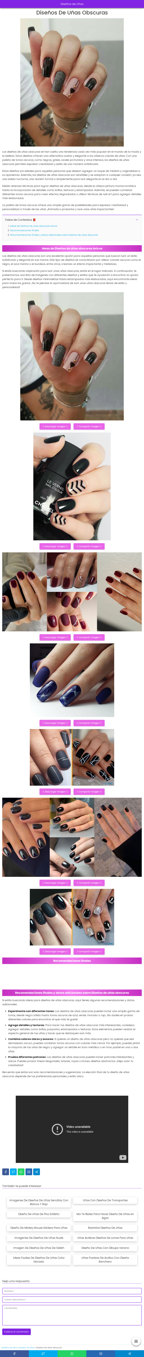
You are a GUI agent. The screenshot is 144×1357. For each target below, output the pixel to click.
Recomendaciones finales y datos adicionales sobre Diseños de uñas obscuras (54, 235)
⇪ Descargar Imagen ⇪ (55, 426)
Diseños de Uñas (72, 4)
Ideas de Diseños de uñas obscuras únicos (33, 226)
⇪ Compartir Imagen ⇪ (89, 426)
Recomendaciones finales (24, 230)
